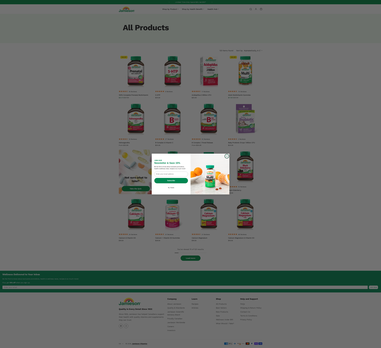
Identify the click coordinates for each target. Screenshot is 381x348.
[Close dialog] (227, 156)
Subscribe (171, 180)
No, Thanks (171, 187)
